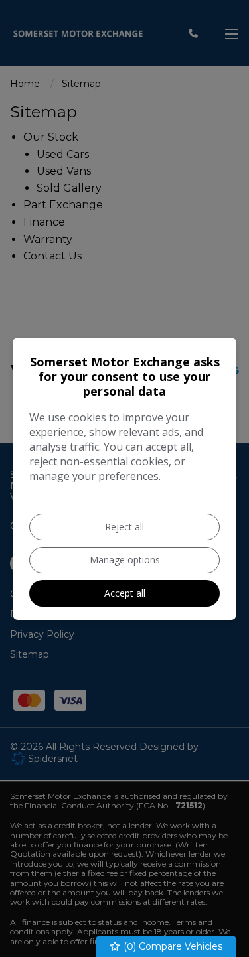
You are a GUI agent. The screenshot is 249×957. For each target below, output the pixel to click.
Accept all (124, 593)
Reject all (124, 526)
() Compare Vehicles (171, 946)
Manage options (125, 559)
